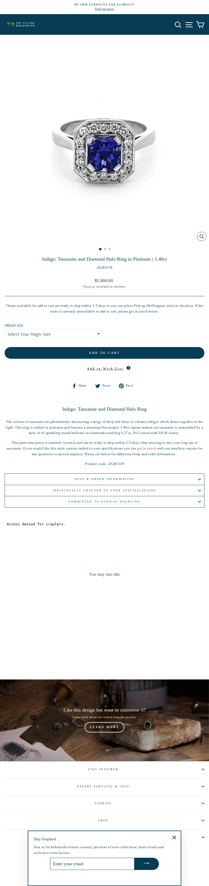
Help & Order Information (104, 479)
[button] (104, 369)
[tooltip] (128, 368)
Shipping (89, 286)
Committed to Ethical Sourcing (105, 501)
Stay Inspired (103, 769)
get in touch (146, 448)
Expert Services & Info (103, 786)
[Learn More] (104, 720)
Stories (103, 803)
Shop (103, 820)
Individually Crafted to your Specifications (104, 490)
